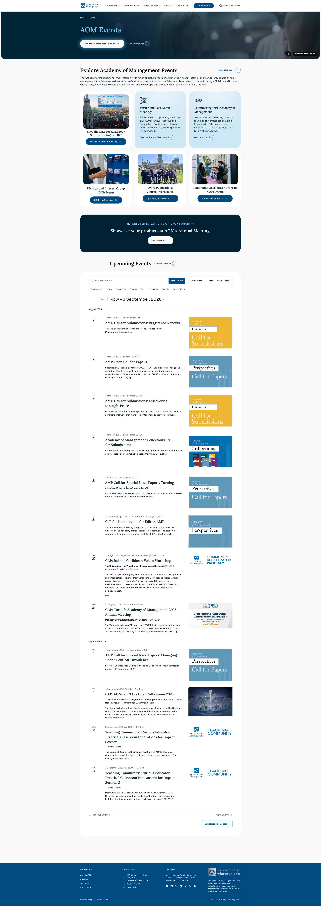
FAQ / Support (133, 887)
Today (103, 299)
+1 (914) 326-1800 (134, 884)
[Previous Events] (90, 299)
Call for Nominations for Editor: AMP (134, 521)
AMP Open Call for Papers (126, 362)
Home (83, 18)
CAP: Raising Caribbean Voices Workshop (138, 560)
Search (225, 5)
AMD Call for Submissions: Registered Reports (142, 323)
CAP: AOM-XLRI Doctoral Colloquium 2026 (139, 694)
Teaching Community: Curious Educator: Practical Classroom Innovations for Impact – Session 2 (141, 778)
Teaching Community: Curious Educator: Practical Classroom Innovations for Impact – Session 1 (141, 737)
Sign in (236, 6)
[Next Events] (94, 299)
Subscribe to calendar (216, 824)
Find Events (177, 280)
